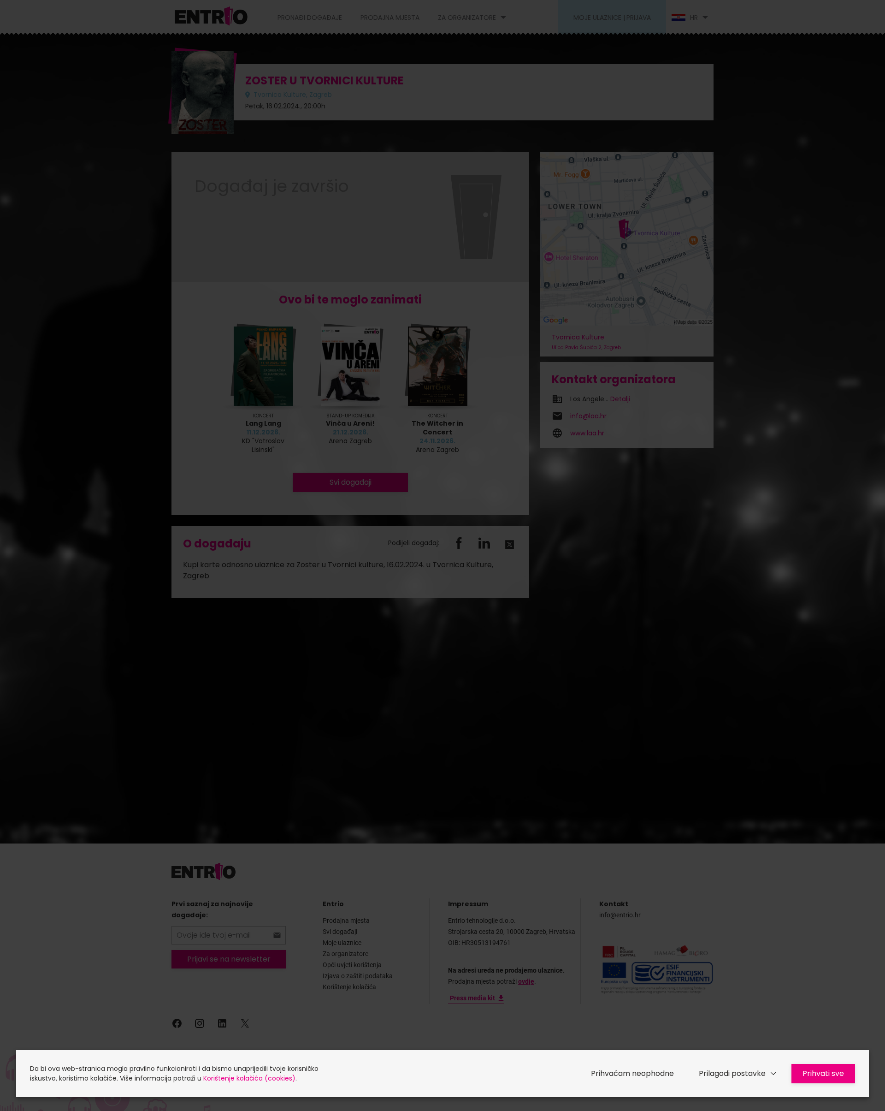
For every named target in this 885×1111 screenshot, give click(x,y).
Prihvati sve (823, 1073)
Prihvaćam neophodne (632, 1073)
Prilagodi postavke (732, 1073)
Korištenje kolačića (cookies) (249, 1078)
